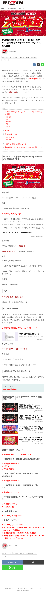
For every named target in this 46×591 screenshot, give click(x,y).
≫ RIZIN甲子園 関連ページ (12, 516)
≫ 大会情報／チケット (10, 463)
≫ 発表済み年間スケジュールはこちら (16, 454)
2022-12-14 (12, 51)
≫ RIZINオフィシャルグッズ (13, 525)
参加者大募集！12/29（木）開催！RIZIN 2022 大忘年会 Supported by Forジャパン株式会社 (22, 43)
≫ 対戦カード (7, 466)
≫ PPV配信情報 (8, 469)
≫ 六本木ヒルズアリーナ (11, 214)
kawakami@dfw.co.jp (11, 389)
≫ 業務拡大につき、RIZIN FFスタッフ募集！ (19, 533)
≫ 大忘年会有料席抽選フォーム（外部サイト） (20, 328)
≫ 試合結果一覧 (8, 507)
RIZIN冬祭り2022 (35, 79)
